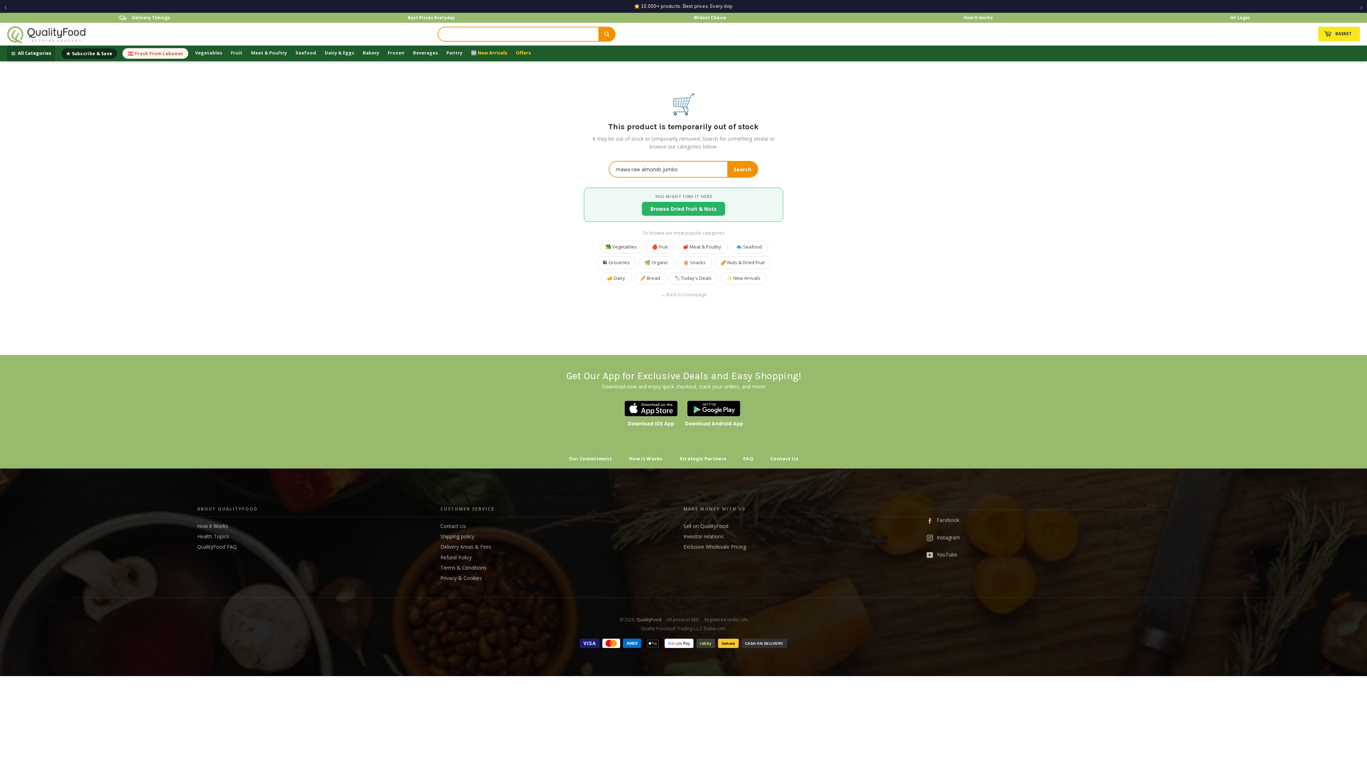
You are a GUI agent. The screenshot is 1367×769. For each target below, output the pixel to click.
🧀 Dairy (616, 278)
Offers (523, 52)
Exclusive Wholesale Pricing (715, 546)
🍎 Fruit (660, 247)
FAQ (748, 458)
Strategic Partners (703, 458)
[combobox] (518, 34)
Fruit (236, 52)
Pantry (454, 52)
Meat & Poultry (269, 52)
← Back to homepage (684, 295)
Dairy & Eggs (339, 52)
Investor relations (704, 536)
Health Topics (213, 536)
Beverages (425, 52)
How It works (978, 18)
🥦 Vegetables (621, 247)
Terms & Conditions (463, 567)
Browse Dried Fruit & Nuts (683, 208)
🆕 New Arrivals (489, 52)
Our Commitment (590, 458)
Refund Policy (456, 557)
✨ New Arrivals (743, 278)
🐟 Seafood (749, 247)
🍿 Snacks (694, 262)
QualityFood (649, 620)
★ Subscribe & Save (89, 54)
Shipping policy (457, 536)
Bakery (371, 52)
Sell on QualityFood (706, 526)
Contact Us (784, 458)
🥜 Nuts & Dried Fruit (743, 262)
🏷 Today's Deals (693, 278)
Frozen (396, 52)
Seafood (305, 52)
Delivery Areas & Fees (465, 546)
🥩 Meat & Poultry (702, 247)
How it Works (645, 458)
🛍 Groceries (616, 262)
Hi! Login (1240, 18)
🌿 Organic (656, 262)
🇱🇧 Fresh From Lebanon (155, 54)
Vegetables (208, 52)
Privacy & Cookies (461, 578)
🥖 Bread (650, 278)
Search (742, 169)
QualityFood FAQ (217, 546)
